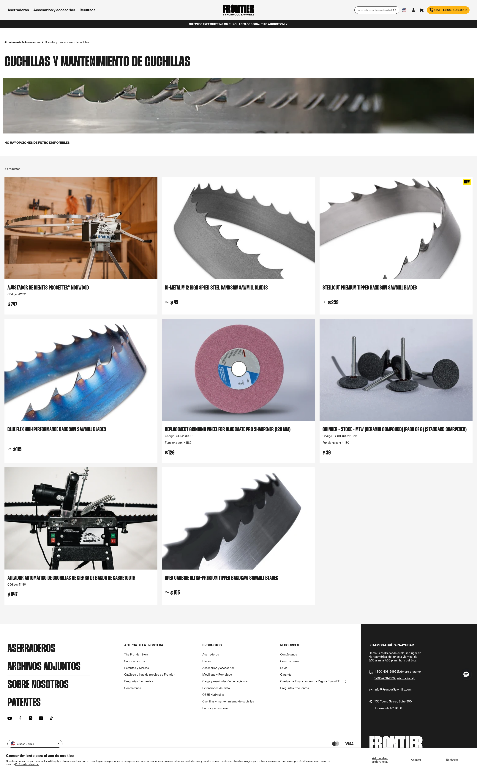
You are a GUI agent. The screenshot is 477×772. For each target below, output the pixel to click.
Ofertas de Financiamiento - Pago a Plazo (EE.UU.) (313, 681)
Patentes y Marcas (136, 668)
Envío (284, 668)
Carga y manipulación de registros (225, 681)
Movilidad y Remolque (217, 674)
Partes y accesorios (215, 708)
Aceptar (416, 760)
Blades (206, 661)
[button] (466, 674)
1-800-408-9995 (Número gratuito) (398, 671)
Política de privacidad (27, 764)
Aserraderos (210, 654)
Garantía (285, 674)
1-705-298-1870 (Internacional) (395, 678)
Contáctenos (132, 688)
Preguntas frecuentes (138, 681)
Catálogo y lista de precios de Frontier (149, 674)
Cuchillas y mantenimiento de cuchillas (228, 701)
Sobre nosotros (134, 661)
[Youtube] (9, 718)
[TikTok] (51, 718)
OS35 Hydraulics (213, 694)
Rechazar (452, 760)
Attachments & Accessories (22, 42)
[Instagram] (30, 718)
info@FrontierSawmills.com (393, 689)
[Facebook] (20, 718)
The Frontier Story (136, 654)
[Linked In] (41, 718)
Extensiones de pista (216, 688)
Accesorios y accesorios (218, 668)
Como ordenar (289, 661)
